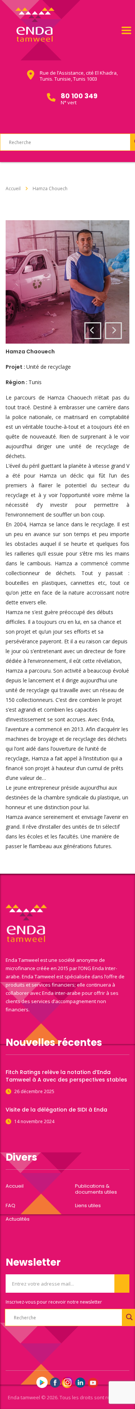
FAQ (10, 1206)
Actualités (18, 1219)
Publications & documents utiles (96, 1189)
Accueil (13, 188)
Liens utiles (88, 1206)
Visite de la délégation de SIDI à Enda (56, 1109)
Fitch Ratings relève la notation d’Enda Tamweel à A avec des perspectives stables (66, 1075)
